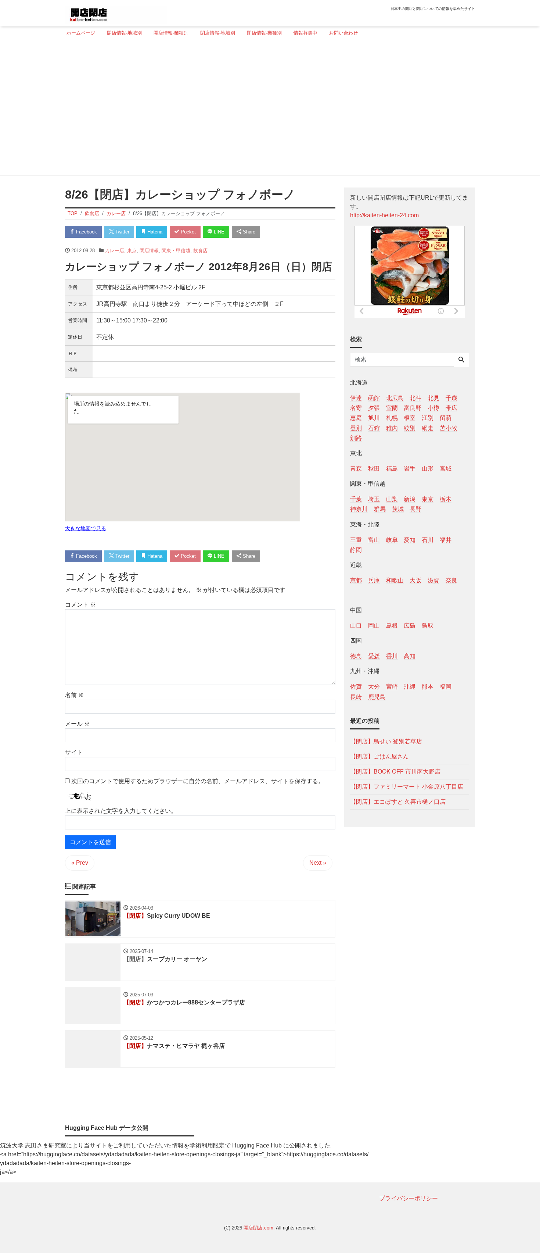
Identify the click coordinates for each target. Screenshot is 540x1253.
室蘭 (392, 408)
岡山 (374, 625)
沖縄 (409, 686)
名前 (74, 695)
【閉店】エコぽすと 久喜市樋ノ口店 (398, 801)
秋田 (374, 468)
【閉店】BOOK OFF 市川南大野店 (395, 771)
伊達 (356, 398)
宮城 (445, 468)
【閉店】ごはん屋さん (379, 756)
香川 (392, 656)
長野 (415, 509)
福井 (445, 539)
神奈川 (359, 509)
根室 (409, 418)
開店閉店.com (258, 1228)
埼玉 (374, 499)
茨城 (398, 509)
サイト (74, 752)
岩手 (409, 468)
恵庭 (356, 418)
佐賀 (356, 686)
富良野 (412, 408)
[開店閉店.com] (116, 12)
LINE (218, 232)
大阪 (415, 580)
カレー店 (114, 250)
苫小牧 (448, 428)
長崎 (356, 696)
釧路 (356, 438)
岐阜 (392, 539)
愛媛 (374, 656)
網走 (427, 428)
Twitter (121, 232)
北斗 (415, 398)
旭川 (374, 418)
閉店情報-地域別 (217, 33)
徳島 (356, 656)
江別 (427, 418)
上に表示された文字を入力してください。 (121, 811)
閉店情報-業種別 (264, 33)
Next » (317, 863)
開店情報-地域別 (124, 33)
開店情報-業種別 (171, 33)
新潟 (409, 499)
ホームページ (80, 33)
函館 (374, 398)
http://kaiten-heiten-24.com (384, 215)
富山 (374, 539)
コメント (80, 604)
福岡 (445, 686)
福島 (392, 468)
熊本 (427, 686)
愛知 (409, 539)
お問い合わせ (343, 33)
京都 (356, 580)
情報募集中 (305, 33)
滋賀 (433, 580)
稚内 (392, 428)
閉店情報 (149, 250)
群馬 (380, 509)
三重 (356, 539)
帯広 (451, 408)
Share (248, 232)
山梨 (392, 499)
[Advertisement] (268, 109)
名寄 (356, 408)
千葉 (356, 499)
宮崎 (392, 686)
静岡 (356, 549)
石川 (427, 539)
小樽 (433, 408)
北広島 (395, 398)
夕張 (374, 408)
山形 (427, 468)
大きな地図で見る (85, 528)
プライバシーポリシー (408, 1198)
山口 (356, 625)
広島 (409, 625)
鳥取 (427, 625)
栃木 (445, 499)
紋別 (409, 428)
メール (77, 724)
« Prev (79, 863)
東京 (132, 250)
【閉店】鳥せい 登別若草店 (386, 741)
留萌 (445, 418)
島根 (392, 625)
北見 (433, 398)
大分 (374, 686)
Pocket (187, 232)
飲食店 (200, 250)
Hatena (154, 232)
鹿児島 (377, 696)
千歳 (451, 398)
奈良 (451, 580)
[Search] (461, 360)
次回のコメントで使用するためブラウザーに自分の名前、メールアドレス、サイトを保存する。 (197, 781)
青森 (356, 468)
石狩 (374, 428)
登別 (356, 428)
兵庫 (374, 580)
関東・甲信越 (176, 250)
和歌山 (395, 580)
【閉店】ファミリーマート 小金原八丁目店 (406, 786)
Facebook (86, 232)
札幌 (392, 418)
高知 (409, 656)
